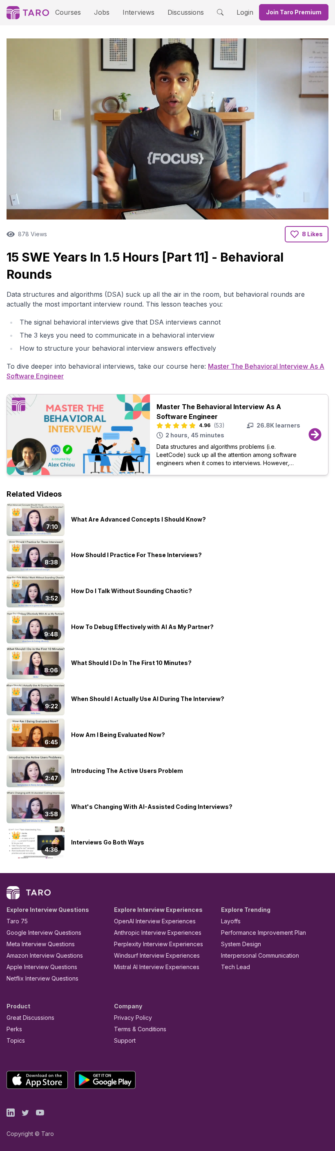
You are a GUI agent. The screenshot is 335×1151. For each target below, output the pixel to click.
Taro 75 (17, 921)
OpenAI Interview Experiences (155, 921)
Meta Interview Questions (41, 944)
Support (125, 1040)
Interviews (138, 12)
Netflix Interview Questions (42, 978)
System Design (241, 944)
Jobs (101, 12)
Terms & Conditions (140, 1029)
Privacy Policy (133, 1017)
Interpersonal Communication (260, 955)
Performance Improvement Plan (263, 932)
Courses (68, 12)
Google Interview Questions (44, 932)
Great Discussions (30, 1017)
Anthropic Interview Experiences (157, 932)
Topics (16, 1040)
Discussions (186, 12)
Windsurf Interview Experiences (157, 955)
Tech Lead (235, 966)
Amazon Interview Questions (45, 955)
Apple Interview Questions (42, 966)
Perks (14, 1029)
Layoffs (231, 921)
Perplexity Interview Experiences (158, 944)
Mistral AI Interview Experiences (156, 966)
